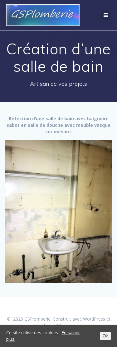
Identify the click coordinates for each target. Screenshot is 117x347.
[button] (11, 211)
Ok (105, 336)
